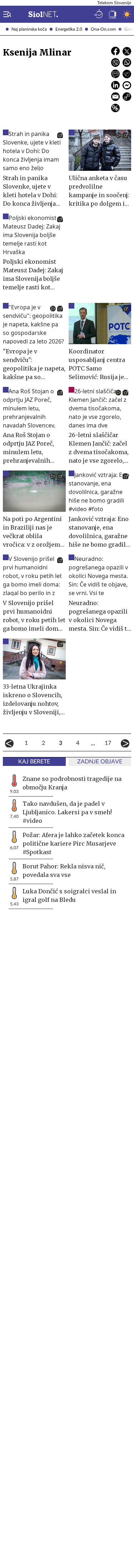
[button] (5, 14)
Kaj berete (34, 761)
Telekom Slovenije (114, 3)
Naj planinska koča (29, 29)
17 (108, 743)
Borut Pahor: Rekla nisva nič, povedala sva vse (64, 870)
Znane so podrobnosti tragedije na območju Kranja (72, 783)
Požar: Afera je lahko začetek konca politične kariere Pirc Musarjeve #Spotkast (73, 843)
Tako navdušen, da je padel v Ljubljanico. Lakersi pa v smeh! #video (67, 812)
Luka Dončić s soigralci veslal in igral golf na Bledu (69, 895)
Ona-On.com (103, 29)
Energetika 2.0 (68, 29)
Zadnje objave (99, 761)
